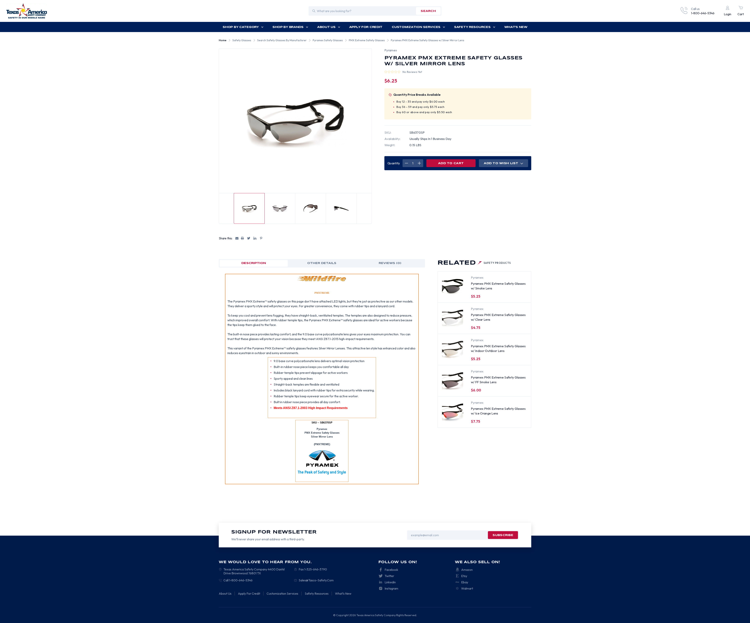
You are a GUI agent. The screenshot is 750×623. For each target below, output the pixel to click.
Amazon (467, 570)
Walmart (467, 588)
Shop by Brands (288, 27)
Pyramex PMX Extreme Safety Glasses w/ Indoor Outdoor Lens (498, 348)
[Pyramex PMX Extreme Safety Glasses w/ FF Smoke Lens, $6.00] (452, 380)
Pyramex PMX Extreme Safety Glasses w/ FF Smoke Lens (498, 379)
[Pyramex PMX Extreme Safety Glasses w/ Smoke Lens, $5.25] (452, 286)
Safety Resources (472, 27)
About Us (326, 27)
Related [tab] (474, 263)
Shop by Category (241, 27)
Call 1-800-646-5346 (238, 580)
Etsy (464, 576)
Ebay (464, 582)
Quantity (394, 163)
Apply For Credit (366, 27)
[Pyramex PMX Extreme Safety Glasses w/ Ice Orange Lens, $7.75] (452, 411)
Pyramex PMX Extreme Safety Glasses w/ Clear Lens (498, 317)
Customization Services (416, 27)
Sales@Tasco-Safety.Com (316, 580)
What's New (515, 27)
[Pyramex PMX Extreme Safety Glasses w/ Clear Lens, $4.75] (452, 317)
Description (253, 263)
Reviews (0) (390, 263)
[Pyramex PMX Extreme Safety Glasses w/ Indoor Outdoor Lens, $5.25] (452, 348)
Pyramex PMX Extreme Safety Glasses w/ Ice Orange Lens (498, 411)
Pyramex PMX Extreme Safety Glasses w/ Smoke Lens (498, 286)
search (428, 11)
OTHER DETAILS (321, 263)
